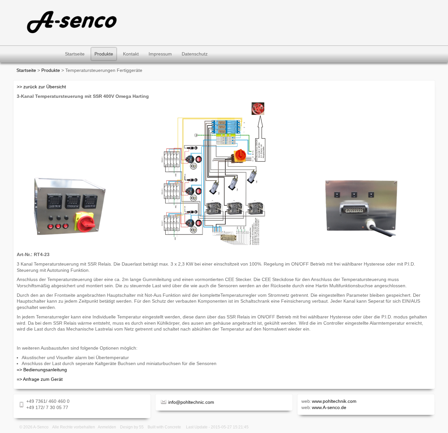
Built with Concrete (164, 427)
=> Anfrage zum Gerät (40, 379)
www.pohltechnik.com (334, 401)
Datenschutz (195, 53)
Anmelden (107, 427)
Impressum (160, 53)
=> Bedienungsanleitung (42, 369)
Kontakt (131, 53)
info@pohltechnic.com (191, 402)
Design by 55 (132, 427)
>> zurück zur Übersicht (41, 86)
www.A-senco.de (329, 407)
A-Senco (41, 427)
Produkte (103, 53)
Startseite (75, 53)
